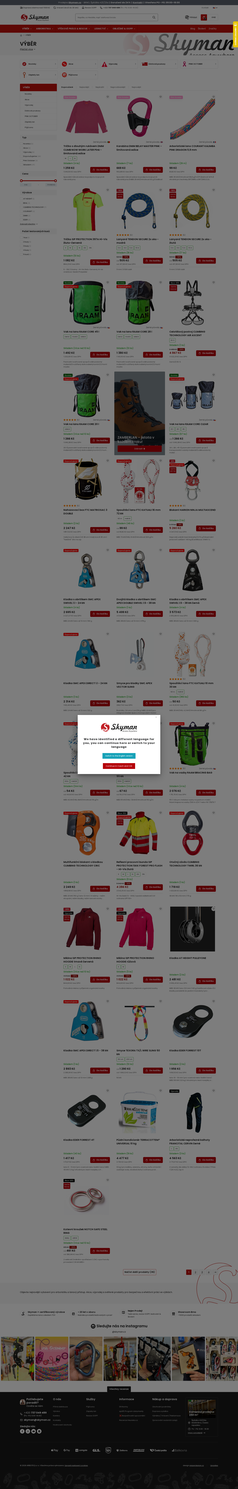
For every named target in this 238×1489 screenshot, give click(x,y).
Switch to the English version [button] (119, 755)
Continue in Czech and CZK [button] (119, 766)
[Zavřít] (156, 717)
